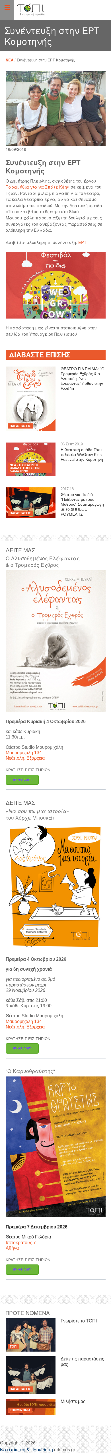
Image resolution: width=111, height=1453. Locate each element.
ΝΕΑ (9, 60)
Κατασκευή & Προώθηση (26, 1449)
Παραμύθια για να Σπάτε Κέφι (37, 187)
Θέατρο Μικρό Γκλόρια (28, 1236)
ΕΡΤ (82, 242)
